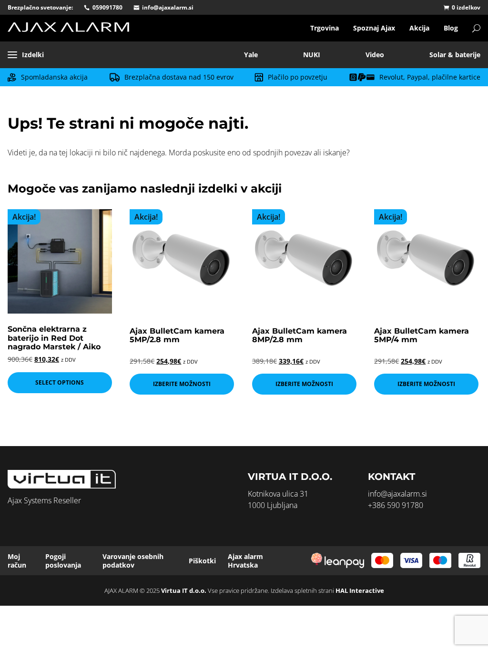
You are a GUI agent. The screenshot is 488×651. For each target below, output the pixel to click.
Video (375, 54)
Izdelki (33, 54)
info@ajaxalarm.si (167, 7)
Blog (451, 27)
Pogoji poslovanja (63, 561)
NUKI (311, 54)
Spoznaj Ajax (374, 27)
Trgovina (324, 27)
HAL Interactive (360, 590)
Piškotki (202, 560)
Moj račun (17, 561)
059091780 (107, 7)
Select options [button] (59, 382)
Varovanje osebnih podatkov (132, 561)
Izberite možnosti (182, 384)
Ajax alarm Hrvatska (245, 561)
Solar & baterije (454, 54)
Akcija (419, 27)
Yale (251, 54)
